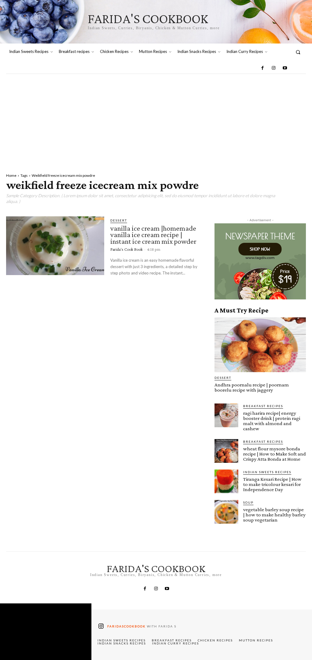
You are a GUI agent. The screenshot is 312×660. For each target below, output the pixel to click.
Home (11, 175)
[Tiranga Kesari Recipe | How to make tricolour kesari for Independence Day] (226, 481)
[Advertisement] (156, 119)
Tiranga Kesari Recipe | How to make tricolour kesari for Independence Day (272, 484)
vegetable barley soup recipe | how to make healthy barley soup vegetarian (274, 515)
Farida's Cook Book (126, 249)
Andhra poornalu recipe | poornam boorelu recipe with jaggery (251, 387)
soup (248, 502)
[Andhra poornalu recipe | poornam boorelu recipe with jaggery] (260, 344)
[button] (298, 52)
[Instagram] (273, 68)
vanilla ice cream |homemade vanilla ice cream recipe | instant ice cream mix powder (153, 234)
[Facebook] (262, 68)
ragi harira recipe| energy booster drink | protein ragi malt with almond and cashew (271, 420)
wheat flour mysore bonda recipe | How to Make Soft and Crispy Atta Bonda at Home (274, 454)
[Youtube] (284, 68)
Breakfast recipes (263, 406)
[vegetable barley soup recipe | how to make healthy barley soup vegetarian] (226, 512)
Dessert (118, 220)
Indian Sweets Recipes (267, 472)
